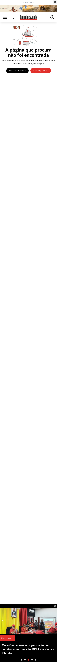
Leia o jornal (40, 70)
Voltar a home (17, 70)
